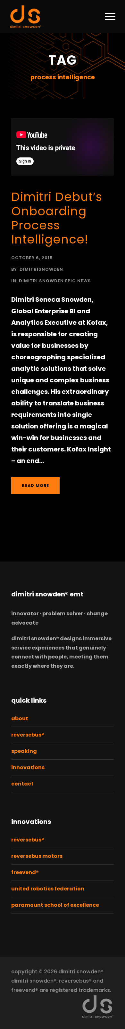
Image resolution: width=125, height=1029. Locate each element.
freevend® (25, 872)
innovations (28, 767)
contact (22, 783)
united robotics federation (47, 888)
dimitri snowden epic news (55, 281)
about (19, 718)
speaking (24, 751)
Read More (35, 486)
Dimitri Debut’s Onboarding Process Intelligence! (56, 218)
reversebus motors (37, 856)
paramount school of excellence (55, 905)
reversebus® (27, 734)
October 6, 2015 (32, 258)
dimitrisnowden (41, 269)
